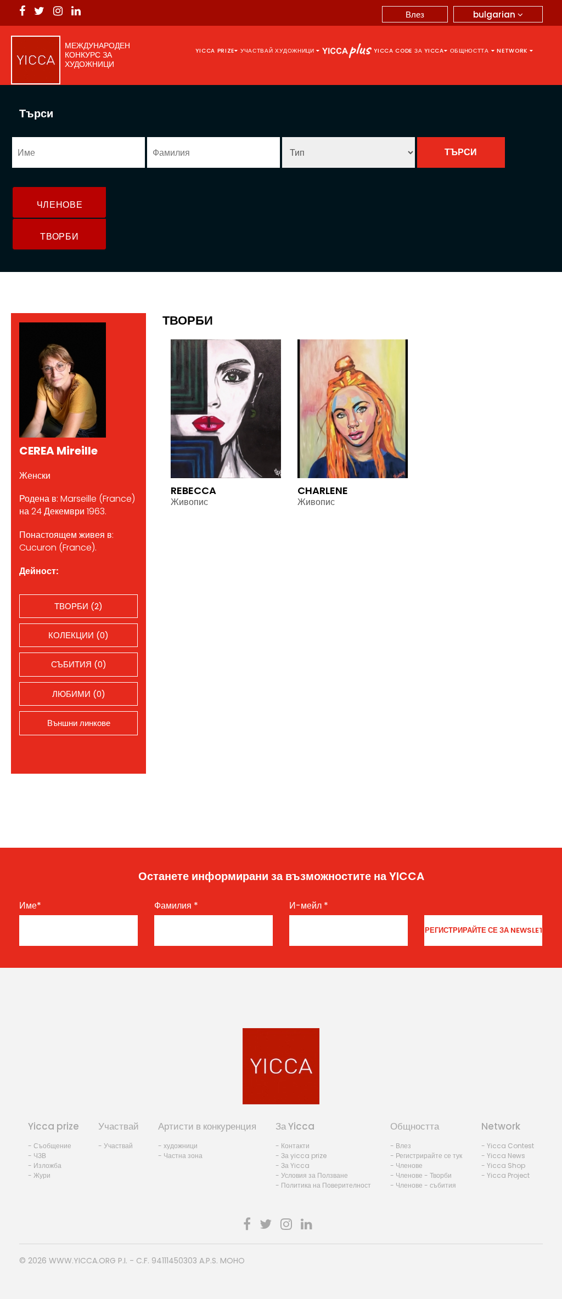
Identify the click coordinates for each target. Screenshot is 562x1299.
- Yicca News (503, 1155)
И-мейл (308, 906)
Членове (60, 204)
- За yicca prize (301, 1155)
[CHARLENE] (352, 408)
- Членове (406, 1165)
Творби (59, 236)
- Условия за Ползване (312, 1175)
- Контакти (293, 1145)
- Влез (400, 1145)
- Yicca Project (505, 1175)
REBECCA (193, 490)
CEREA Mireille (58, 450)
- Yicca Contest (507, 1145)
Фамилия (176, 906)
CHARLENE (322, 490)
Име (30, 906)
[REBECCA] (226, 408)
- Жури (39, 1175)
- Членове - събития (423, 1185)
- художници (178, 1145)
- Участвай (115, 1145)
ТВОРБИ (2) (78, 606)
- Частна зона (180, 1155)
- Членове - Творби (421, 1175)
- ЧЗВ (37, 1155)
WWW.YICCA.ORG (82, 1260)
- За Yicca (293, 1165)
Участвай (256, 51)
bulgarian (495, 14)
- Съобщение (49, 1145)
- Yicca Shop (503, 1165)
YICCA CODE (393, 51)
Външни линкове (78, 723)
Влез (415, 14)
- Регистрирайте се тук (426, 1155)
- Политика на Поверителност (323, 1185)
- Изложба (44, 1165)
